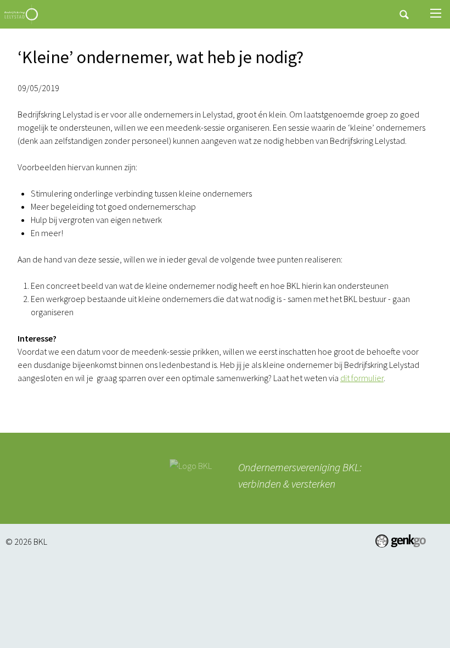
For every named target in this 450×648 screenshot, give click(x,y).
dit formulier (362, 377)
